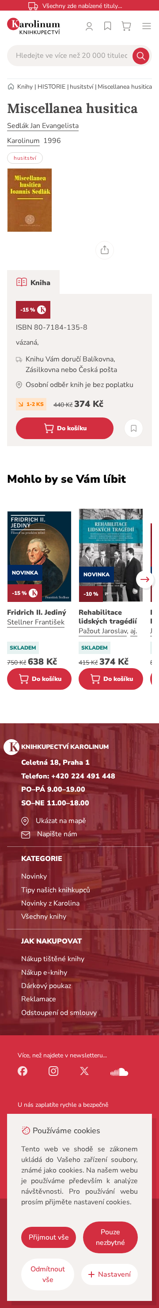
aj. (133, 631)
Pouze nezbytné (110, 1237)
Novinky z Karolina (50, 903)
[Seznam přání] (107, 26)
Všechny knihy (43, 916)
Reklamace (38, 999)
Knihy (25, 87)
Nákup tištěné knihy (52, 959)
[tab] (33, 282)
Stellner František (35, 622)
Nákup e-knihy (44, 972)
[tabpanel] (79, 370)
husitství (81, 87)
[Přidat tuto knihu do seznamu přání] (133, 428)
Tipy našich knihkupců (55, 890)
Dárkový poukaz (46, 986)
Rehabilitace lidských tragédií (108, 617)
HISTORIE (51, 87)
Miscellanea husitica (125, 87)
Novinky (34, 876)
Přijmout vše (49, 1237)
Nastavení (114, 1274)
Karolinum (23, 141)
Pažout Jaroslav (103, 631)
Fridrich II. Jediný (36, 612)
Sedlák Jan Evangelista (43, 126)
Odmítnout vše (47, 1274)
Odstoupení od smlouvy (59, 1013)
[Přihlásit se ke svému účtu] (89, 26)
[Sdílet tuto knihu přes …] (104, 250)
